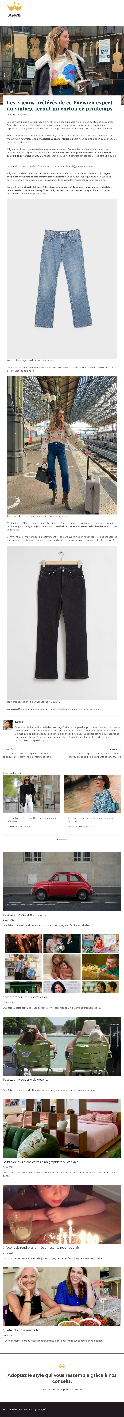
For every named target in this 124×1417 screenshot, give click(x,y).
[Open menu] (119, 10)
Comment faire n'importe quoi (25, 997)
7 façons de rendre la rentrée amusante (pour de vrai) (41, 1247)
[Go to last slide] (7, 806)
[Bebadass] (15, 10)
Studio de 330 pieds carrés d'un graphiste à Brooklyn (40, 1162)
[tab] (57, 839)
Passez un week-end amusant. (24, 914)
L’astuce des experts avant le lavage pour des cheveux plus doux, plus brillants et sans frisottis (95, 753)
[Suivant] (117, 806)
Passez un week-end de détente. (26, 1079)
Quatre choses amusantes (21, 1330)
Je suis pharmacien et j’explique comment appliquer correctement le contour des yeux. (27, 753)
